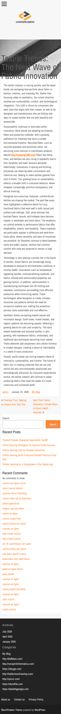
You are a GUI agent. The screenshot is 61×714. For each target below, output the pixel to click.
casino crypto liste (11, 518)
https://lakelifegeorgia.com (15, 689)
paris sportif (8, 574)
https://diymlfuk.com (12, 684)
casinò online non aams (14, 523)
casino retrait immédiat (13, 589)
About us (5, 699)
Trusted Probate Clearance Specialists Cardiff (25, 440)
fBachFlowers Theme (11, 710)
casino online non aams (14, 549)
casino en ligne (9, 513)
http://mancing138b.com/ (23, 155)
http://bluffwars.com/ (12, 659)
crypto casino (9, 609)
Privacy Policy (36, 699)
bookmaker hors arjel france (16, 559)
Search (5, 418)
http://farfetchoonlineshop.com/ (17, 674)
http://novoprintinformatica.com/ (18, 664)
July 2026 (7, 631)
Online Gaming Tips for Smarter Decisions (23, 450)
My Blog (36, 392)
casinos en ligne (10, 528)
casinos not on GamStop (14, 493)
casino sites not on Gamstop (16, 498)
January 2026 (9, 641)
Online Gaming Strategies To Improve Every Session (28, 445)
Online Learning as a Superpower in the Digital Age (27, 464)
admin (5, 392)
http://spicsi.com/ (11, 679)
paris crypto (8, 599)
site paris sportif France (14, 554)
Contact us (19, 699)
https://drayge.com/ (12, 669)
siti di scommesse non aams (16, 544)
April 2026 (7, 636)
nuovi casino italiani (12, 488)
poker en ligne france (12, 569)
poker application (10, 503)
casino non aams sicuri (14, 483)
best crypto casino (11, 533)
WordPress (40, 710)
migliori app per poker (13, 508)
